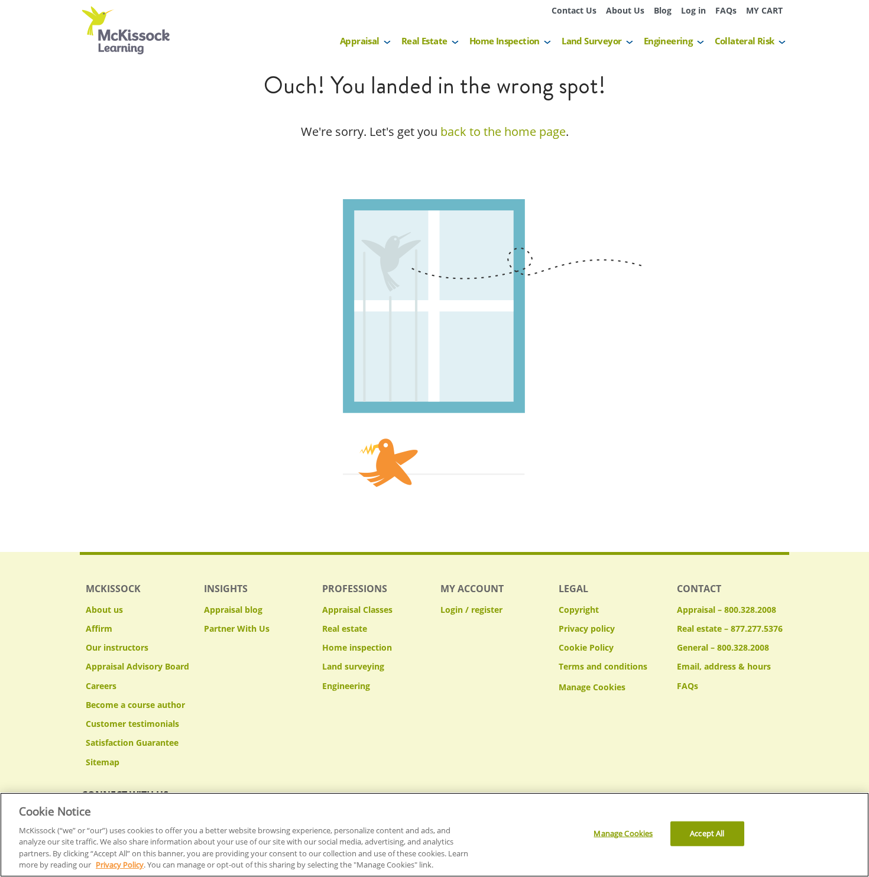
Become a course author (135, 704)
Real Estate (424, 41)
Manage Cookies (592, 688)
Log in (693, 10)
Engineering (668, 41)
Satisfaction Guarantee (132, 742)
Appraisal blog (233, 609)
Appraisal (360, 41)
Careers (101, 685)
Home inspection (357, 647)
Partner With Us (237, 628)
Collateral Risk (744, 41)
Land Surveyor (591, 41)
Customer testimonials (132, 723)
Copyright (579, 609)
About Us (625, 10)
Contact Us (574, 10)
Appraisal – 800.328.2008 (726, 609)
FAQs (726, 10)
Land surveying (353, 666)
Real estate (344, 628)
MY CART (764, 10)
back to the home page (503, 131)
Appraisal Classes (357, 609)
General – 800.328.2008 (723, 647)
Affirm (99, 628)
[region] (434, 834)
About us (104, 609)
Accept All (707, 833)
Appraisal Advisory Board (137, 666)
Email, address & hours (724, 666)
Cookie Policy (586, 647)
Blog (663, 10)
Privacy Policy (120, 864)
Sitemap (102, 762)
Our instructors (117, 647)
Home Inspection (504, 41)
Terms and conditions (603, 666)
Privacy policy (587, 628)
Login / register (471, 609)
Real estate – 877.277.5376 (730, 628)
